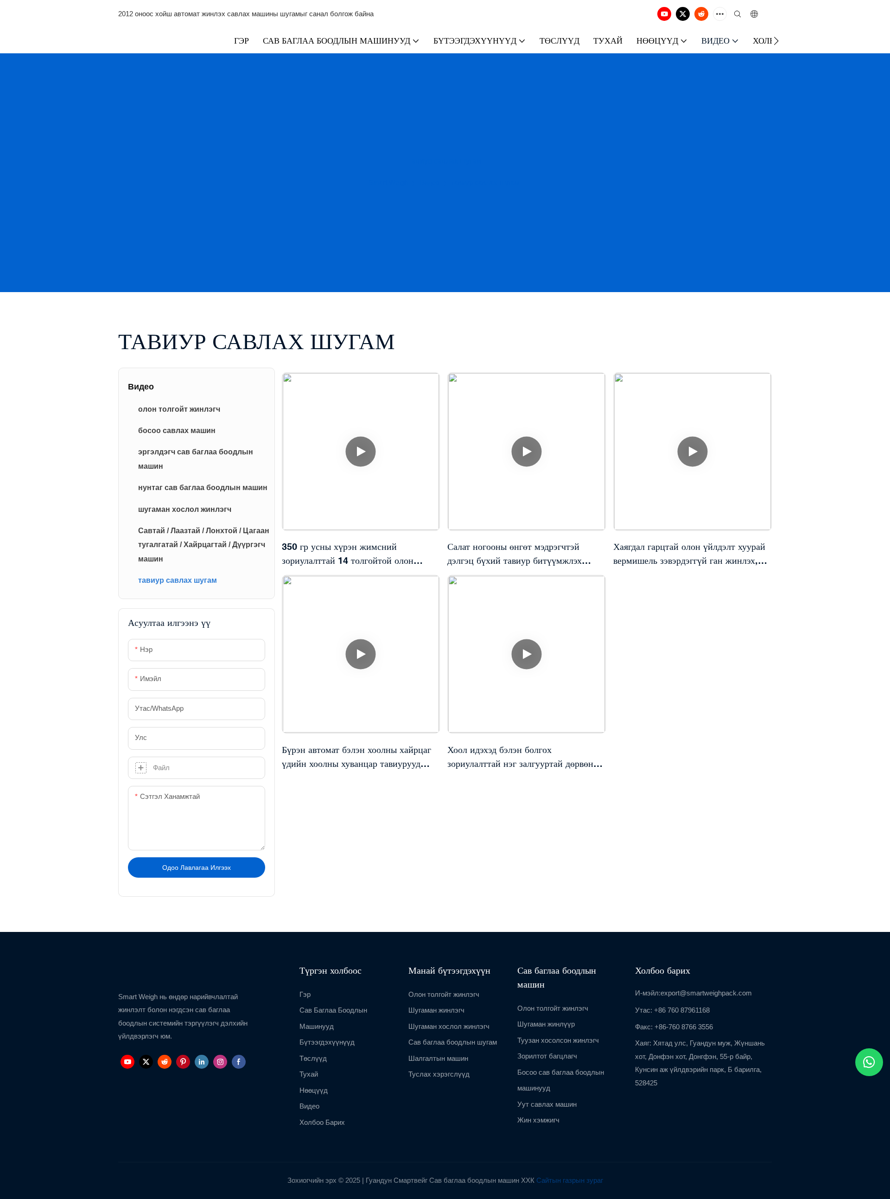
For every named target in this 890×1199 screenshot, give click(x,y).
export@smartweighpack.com (706, 993)
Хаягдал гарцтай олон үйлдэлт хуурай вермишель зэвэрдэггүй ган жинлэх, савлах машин (689, 554)
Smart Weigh (388, 182)
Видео (429, 182)
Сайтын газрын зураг (569, 1180)
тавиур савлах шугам (485, 182)
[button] (776, 41)
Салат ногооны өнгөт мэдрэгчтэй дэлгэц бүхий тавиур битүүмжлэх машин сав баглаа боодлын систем (516, 554)
